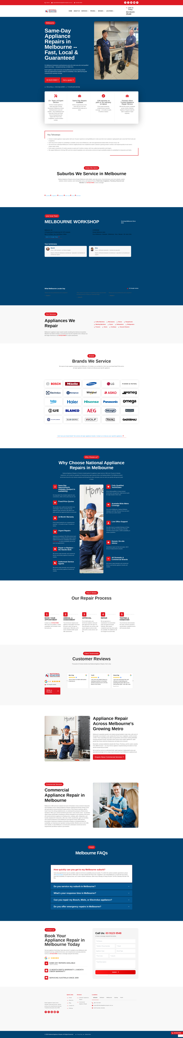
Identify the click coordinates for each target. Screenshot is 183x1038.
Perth (121, 997)
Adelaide (95, 997)
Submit (114, 972)
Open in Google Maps (52, 237)
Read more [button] (71, 686)
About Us (77, 11)
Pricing (92, 11)
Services (84, 11)
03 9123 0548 (90, 182)
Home (70, 11)
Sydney (116, 997)
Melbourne (109, 997)
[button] (133, 681)
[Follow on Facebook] (125, 2)
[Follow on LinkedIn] (131, 2)
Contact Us (56, 541)
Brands (100, 11)
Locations (109, 11)
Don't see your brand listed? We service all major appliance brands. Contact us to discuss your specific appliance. (90, 436)
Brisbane (102, 997)
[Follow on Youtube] (134, 2)
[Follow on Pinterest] (137, 2)
